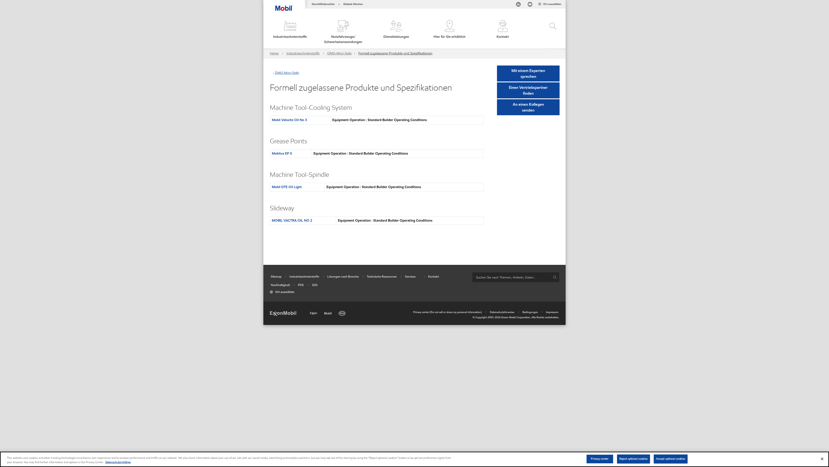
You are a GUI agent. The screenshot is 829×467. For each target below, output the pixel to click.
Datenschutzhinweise (502, 312)
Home (274, 53)
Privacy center (600, 459)
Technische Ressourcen (382, 277)
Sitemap (276, 277)
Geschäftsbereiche (323, 4)
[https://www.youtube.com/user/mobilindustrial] (530, 5)
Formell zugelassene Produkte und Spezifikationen (395, 53)
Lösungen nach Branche (343, 277)
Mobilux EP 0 (282, 153)
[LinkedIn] (518, 5)
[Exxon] (314, 312)
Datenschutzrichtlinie (118, 462)
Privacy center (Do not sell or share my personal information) (447, 312)
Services (410, 277)
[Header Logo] (284, 5)
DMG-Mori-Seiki (339, 53)
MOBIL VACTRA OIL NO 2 (292, 220)
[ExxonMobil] (283, 313)
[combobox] (515, 277)
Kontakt (433, 277)
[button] (290, 32)
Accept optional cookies (670, 459)
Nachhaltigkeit (280, 285)
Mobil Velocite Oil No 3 (289, 120)
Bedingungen (530, 312)
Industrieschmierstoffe (303, 53)
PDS (301, 285)
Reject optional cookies (633, 459)
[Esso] (342, 312)
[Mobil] (328, 312)
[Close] (822, 459)
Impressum (552, 312)
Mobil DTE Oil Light (287, 187)
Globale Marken (353, 4)
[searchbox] (511, 277)
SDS (315, 285)
